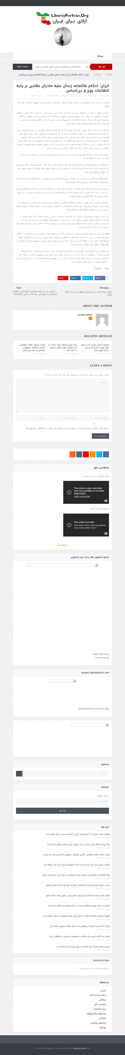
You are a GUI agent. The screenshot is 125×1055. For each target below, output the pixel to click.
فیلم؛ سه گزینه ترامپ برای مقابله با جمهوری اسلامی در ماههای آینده (79, 936)
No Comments (53, 96)
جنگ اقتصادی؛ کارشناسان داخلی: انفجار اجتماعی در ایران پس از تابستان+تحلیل (70, 66)
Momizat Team (79, 1048)
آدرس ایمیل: (103, 796)
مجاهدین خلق (100, 1004)
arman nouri (104, 96)
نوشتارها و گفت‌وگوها (96, 1014)
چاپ (39, 96)
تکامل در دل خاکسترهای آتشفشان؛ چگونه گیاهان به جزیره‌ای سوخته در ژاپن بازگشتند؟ (35, 292)
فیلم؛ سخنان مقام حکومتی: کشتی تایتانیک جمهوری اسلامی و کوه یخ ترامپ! (32, 347)
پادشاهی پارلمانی (98, 1023)
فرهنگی (102, 1000)
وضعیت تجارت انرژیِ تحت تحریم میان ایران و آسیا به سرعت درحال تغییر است (95, 347)
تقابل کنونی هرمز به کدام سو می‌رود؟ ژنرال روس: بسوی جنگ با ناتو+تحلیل (78, 895)
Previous (104, 288)
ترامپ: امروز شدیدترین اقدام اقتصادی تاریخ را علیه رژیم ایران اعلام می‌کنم (78, 885)
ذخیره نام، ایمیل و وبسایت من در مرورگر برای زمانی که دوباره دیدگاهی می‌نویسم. (67, 428)
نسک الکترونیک (99, 1009)
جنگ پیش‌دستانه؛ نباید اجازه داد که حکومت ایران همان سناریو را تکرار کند (62, 347)
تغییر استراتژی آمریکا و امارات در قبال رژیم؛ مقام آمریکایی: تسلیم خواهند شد (76, 916)
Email (33, 96)
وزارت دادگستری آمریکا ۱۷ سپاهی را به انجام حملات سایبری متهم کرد (80, 926)
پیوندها (103, 1027)
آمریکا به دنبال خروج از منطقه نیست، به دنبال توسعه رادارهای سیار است (79, 905)
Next (18, 288)
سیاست (98, 268)
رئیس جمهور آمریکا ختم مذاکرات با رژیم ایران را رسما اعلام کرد (83, 946)
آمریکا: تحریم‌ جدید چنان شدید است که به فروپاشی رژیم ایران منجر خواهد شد (77, 865)
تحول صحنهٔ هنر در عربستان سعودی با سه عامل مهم (88, 293)
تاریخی (103, 990)
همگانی (63, 96)
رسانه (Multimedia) (98, 995)
